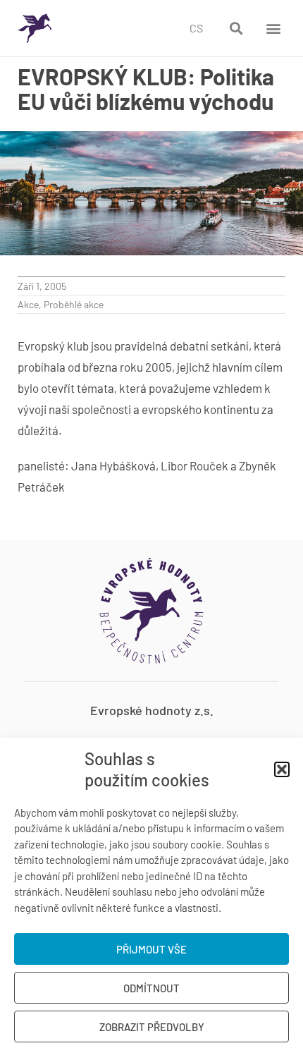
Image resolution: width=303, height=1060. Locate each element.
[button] (282, 769)
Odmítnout (151, 988)
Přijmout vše (151, 949)
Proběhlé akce (74, 304)
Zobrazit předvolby (151, 1027)
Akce (28, 304)
